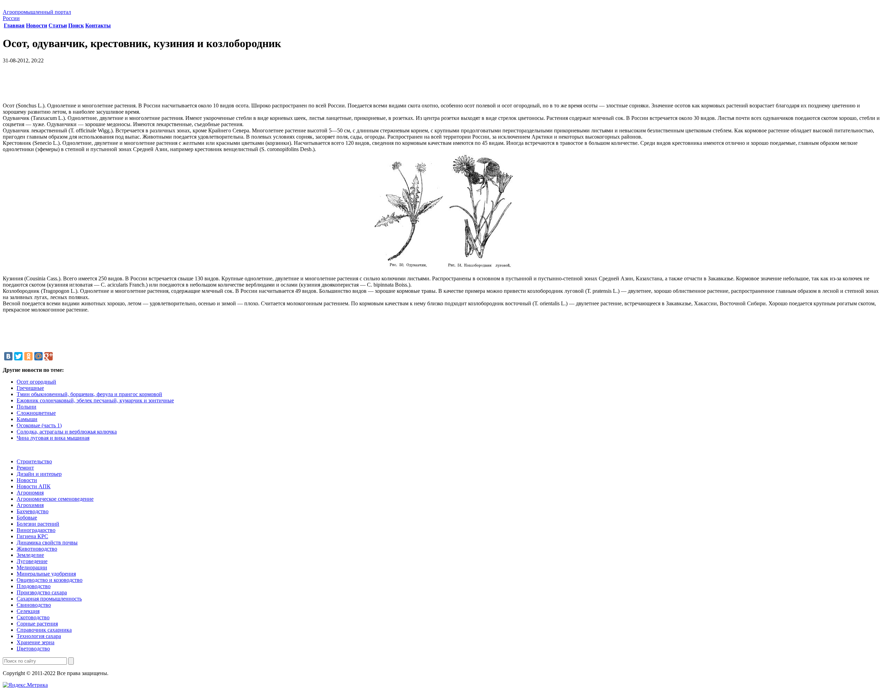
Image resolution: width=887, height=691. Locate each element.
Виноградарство (36, 530)
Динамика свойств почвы (47, 542)
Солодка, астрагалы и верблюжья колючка (67, 432)
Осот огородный (36, 382)
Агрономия (30, 493)
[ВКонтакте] (8, 356)
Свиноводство (34, 605)
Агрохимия (30, 505)
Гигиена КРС (32, 536)
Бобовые (27, 518)
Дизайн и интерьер (39, 474)
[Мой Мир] (38, 356)
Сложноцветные (36, 413)
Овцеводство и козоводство (49, 580)
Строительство (34, 461)
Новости (36, 25)
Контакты (98, 25)
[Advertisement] (443, 85)
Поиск (76, 25)
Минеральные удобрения (46, 574)
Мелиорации (32, 567)
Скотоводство (33, 617)
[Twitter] (18, 356)
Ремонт (25, 468)
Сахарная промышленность (49, 599)
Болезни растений (38, 524)
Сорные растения (37, 624)
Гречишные (30, 388)
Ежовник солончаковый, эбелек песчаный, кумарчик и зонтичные (95, 400)
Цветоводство (33, 648)
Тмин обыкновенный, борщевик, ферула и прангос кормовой (89, 394)
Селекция (28, 611)
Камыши (27, 419)
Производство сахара (42, 592)
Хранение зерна (35, 642)
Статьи (58, 25)
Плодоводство (34, 586)
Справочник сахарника (44, 630)
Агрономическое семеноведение (55, 499)
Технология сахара (39, 636)
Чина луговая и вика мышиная (53, 438)
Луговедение (32, 561)
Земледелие (30, 555)
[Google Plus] (48, 356)
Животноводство (37, 549)
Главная (14, 25)
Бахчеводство (33, 511)
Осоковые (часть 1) (39, 425)
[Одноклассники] (28, 356)
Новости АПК (34, 486)
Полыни (26, 407)
